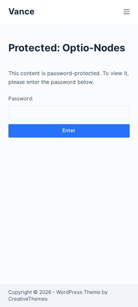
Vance (21, 11)
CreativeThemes (28, 299)
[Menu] (127, 12)
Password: (20, 98)
